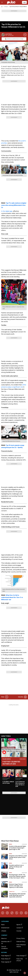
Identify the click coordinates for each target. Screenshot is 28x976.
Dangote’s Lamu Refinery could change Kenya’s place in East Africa (18, 857)
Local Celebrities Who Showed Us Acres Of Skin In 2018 (20, 784)
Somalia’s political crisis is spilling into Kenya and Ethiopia (16, 866)
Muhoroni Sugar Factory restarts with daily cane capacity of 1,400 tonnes (16, 885)
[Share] (24, 34)
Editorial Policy (20, 941)
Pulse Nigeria (5, 955)
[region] (14, 779)
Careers (18, 928)
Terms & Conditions (4, 947)
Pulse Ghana (4, 959)
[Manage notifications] (24, 973)
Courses (18, 931)
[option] (8, 779)
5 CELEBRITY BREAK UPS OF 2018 (8, 782)
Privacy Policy (20, 938)
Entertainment (5, 928)
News (10, 844)
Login (24, 2)
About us (3, 938)
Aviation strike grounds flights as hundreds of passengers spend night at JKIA (17, 848)
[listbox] (14, 779)
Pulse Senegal (20, 955)
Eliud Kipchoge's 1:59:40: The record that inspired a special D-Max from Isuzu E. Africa (17, 876)
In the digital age (6, 211)
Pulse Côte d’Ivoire (19, 959)
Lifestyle (6, 6)
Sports (18, 924)
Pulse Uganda (5, 962)
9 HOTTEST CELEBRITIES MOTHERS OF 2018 (11, 763)
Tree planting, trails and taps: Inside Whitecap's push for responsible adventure (17, 895)
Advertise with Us (5, 942)
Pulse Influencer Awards (21, 945)
